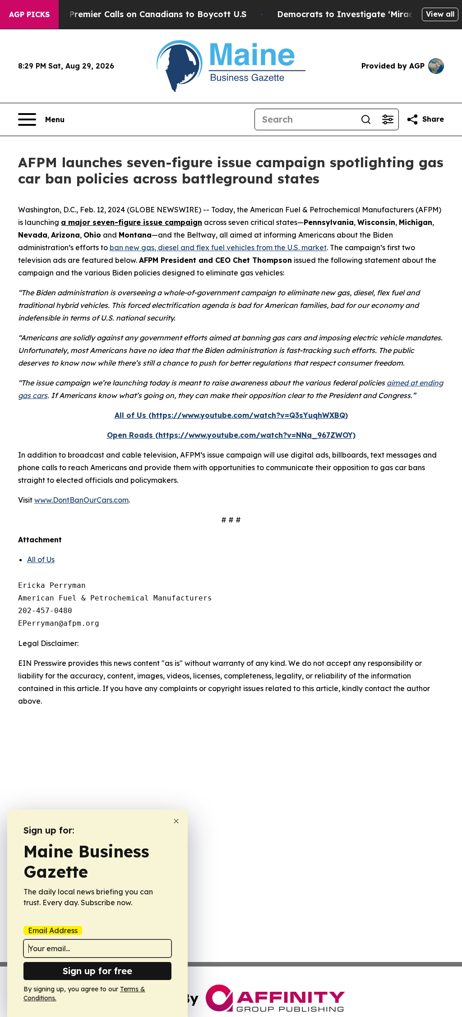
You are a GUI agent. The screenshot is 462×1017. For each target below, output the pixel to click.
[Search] (366, 119)
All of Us (41, 559)
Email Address (53, 930)
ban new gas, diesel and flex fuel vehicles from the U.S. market (218, 247)
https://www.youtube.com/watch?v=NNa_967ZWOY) (257, 435)
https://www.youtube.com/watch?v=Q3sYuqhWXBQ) (250, 415)
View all (440, 13)
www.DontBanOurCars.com (81, 499)
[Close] (176, 821)
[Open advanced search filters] (387, 119)
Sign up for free (97, 970)
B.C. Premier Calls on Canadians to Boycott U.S (148, 14)
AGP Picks (29, 14)
